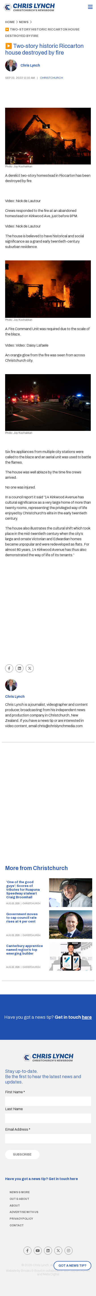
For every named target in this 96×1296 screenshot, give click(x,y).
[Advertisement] (48, 611)
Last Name (14, 1109)
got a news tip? (72, 1265)
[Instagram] (69, 1251)
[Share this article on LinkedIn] (19, 668)
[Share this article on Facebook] (9, 668)
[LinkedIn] (48, 1251)
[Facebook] (27, 1251)
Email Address (17, 1129)
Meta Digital (51, 1274)
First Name (15, 1092)
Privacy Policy (21, 1218)
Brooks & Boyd (31, 1270)
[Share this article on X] (30, 668)
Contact (17, 1225)
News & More (20, 1192)
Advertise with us (24, 1212)
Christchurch (51, 77)
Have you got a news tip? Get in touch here (41, 1179)
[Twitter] (58, 1251)
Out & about (19, 1199)
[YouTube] (38, 1251)
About (15, 1205)
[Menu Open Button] (90, 7)
